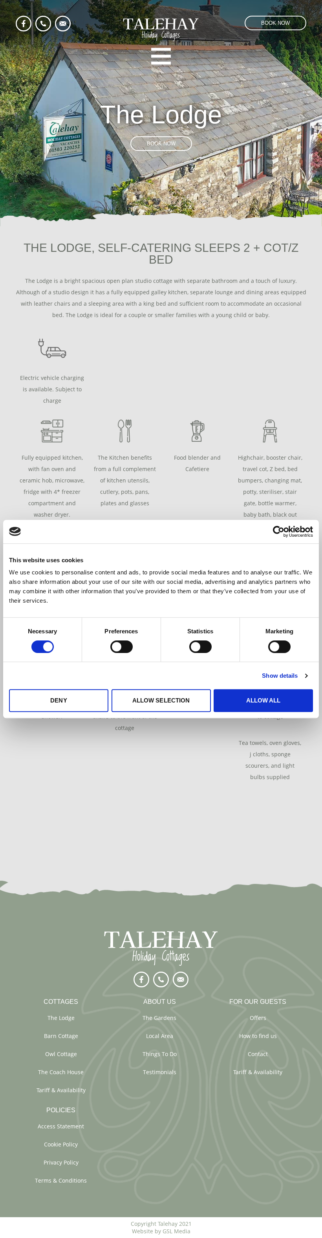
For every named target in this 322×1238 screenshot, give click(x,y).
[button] (275, 23)
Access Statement (61, 1126)
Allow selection (161, 700)
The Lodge (61, 1018)
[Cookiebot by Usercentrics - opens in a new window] (278, 531)
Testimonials (159, 1072)
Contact (258, 1054)
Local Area (159, 1036)
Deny (58, 700)
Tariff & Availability (61, 1090)
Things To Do (160, 1054)
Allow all (263, 700)
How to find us (258, 1036)
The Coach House (61, 1072)
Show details (280, 675)
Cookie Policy (61, 1144)
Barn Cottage (61, 1036)
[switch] (121, 646)
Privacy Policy (61, 1162)
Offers (258, 1018)
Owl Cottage (61, 1054)
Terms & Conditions (61, 1180)
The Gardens (159, 1018)
